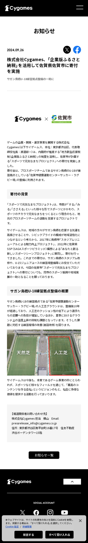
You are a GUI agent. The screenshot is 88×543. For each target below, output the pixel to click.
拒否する (28, 534)
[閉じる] (80, 521)
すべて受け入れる (59, 534)
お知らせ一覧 (44, 455)
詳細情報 (27, 526)
